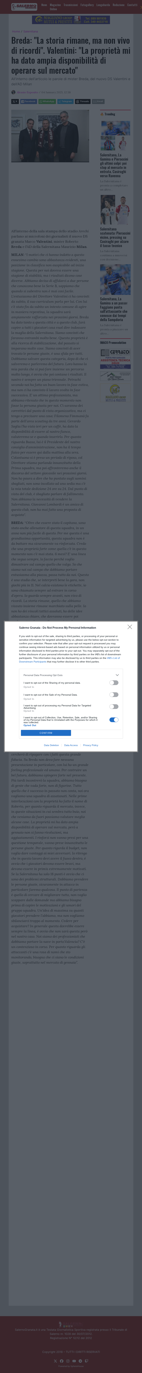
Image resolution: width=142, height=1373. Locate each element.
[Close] (131, 628)
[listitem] (71, 675)
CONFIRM (46, 733)
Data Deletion (51, 745)
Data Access (71, 745)
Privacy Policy (90, 745)
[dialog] (71, 686)
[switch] (113, 682)
